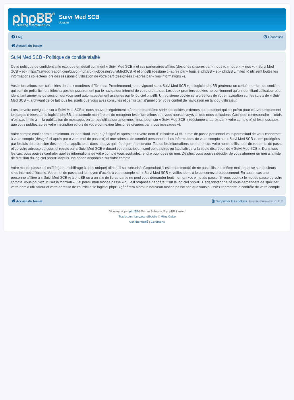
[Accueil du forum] (34, 18)
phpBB (133, 211)
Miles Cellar (168, 216)
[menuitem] (16, 37)
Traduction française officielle (138, 216)
